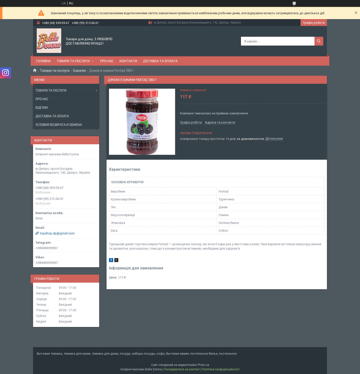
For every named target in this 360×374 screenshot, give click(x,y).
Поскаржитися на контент (182, 369)
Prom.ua (203, 365)
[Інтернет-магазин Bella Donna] (49, 40)
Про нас (107, 61)
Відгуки (42, 107)
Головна (43, 61)
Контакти (128, 61)
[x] (116, 261)
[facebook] (111, 261)
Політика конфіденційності (221, 369)
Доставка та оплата (52, 116)
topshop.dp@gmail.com (57, 233)
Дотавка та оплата (160, 61)
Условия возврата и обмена (59, 125)
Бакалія (79, 70)
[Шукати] (318, 41)
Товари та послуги (73, 61)
